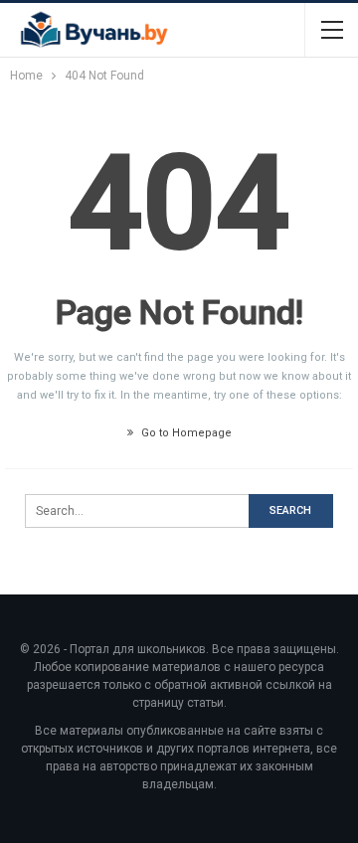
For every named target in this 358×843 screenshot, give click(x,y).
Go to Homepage (185, 432)
